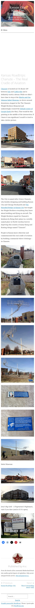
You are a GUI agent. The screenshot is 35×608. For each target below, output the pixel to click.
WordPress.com (19, 606)
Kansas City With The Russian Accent (17, 10)
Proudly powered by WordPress (10, 603)
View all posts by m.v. (22, 576)
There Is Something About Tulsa (27, 585)
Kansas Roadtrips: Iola (8, 584)
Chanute (4, 89)
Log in (17, 600)
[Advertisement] (17, 53)
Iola (9, 92)
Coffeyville (18, 92)
